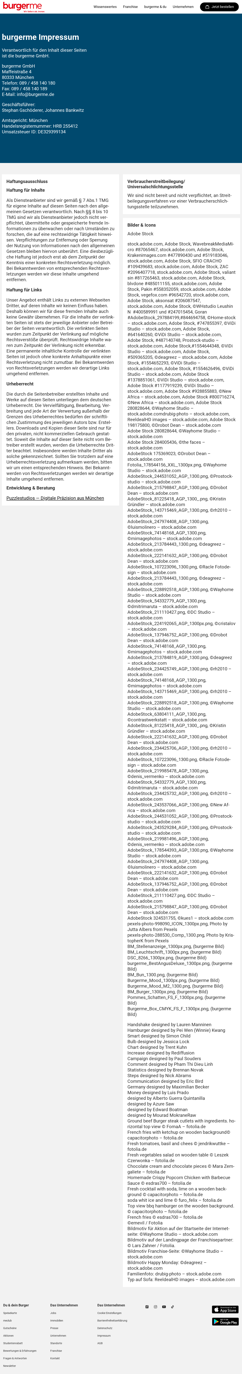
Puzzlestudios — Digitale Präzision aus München (55, 498)
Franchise (130, 7)
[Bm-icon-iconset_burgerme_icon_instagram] (155, 1307)
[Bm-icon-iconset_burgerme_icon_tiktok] (172, 1307)
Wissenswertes (105, 7)
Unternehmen (183, 7)
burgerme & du (155, 7)
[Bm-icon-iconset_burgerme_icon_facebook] (147, 1307)
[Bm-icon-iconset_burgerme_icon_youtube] (164, 1307)
